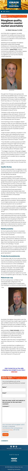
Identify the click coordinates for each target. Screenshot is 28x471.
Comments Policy (7, 429)
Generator (17, 469)
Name (4, 387)
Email (4, 393)
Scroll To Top (13, 454)
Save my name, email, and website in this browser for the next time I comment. (13, 402)
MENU (7, 11)
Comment (5, 406)
